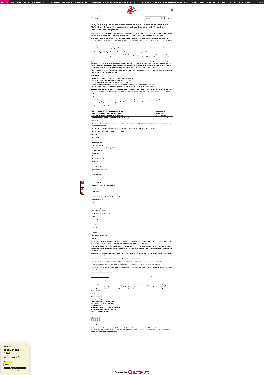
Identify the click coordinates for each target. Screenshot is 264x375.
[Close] (27, 345)
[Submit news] (82, 182)
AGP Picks (4, 2)
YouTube (106, 311)
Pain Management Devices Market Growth (102, 267)
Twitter (98, 311)
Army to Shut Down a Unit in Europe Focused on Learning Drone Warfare (164, 2)
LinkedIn (93, 311)
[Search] (161, 18)
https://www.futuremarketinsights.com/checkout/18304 (115, 131)
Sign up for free (15, 368)
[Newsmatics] (82, 192)
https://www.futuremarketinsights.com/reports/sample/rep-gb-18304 (129, 52)
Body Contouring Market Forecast (100, 277)
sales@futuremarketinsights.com (111, 307)
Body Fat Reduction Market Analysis (100, 261)
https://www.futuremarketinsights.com (106, 309)
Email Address (8, 362)
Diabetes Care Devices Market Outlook (101, 272)
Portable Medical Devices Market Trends (101, 264)
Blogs (101, 311)
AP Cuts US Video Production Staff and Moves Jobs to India (68, 2)
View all (260, 2)
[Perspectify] (82, 186)
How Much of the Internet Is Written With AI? (244, 2)
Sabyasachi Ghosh (96, 241)
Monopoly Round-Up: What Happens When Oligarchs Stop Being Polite (114, 2)
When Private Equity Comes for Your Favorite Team (208, 2)
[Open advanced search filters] (164, 18)
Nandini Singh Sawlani (97, 296)
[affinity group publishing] (82, 189)
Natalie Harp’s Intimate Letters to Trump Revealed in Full (25, 2)
